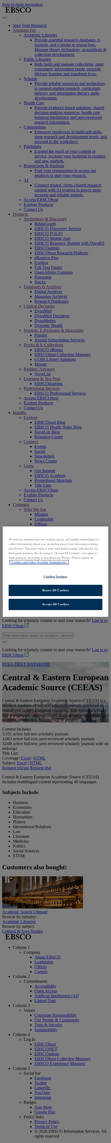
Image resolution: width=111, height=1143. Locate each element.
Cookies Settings (55, 576)
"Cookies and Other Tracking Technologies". (39, 562)
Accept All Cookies (55, 604)
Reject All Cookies (55, 590)
